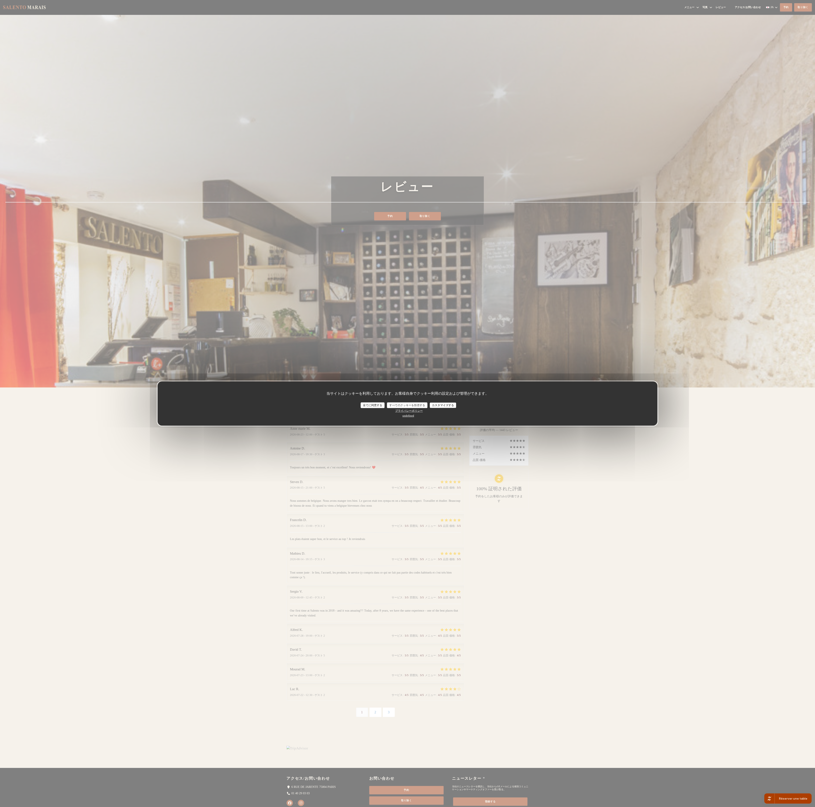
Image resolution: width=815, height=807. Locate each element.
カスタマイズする (443, 405)
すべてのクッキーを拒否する (407, 405)
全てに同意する (372, 405)
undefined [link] (408, 415)
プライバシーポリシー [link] (409, 410)
